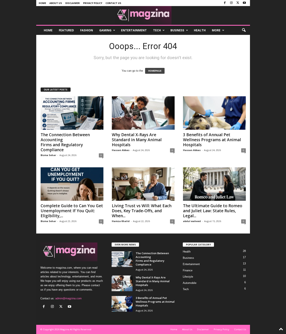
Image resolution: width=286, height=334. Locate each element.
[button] (243, 30)
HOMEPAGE (154, 71)
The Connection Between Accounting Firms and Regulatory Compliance (65, 142)
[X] (237, 3)
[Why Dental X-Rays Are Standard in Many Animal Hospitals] (143, 113)
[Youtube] (244, 3)
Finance (187, 270)
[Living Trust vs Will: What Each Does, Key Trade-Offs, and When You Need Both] (143, 184)
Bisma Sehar (48, 155)
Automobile (189, 282)
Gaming (105, 30)
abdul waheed (192, 221)
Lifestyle (188, 276)
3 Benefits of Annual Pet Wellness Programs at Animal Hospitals (212, 139)
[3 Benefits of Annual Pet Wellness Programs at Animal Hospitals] (214, 113)
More (216, 30)
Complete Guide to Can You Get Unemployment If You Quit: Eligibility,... (72, 210)
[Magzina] (143, 15)
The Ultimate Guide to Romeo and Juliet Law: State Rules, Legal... (212, 210)
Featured (66, 30)
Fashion (86, 30)
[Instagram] (231, 3)
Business (177, 30)
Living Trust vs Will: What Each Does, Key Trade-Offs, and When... (141, 210)
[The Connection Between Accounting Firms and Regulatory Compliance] (72, 113)
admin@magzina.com (68, 298)
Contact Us (113, 3)
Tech (157, 30)
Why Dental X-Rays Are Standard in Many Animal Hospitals (137, 139)
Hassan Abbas (120, 150)
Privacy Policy (92, 3)
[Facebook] (224, 3)
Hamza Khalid (121, 221)
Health (200, 30)
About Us (55, 3)
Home (42, 3)
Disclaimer (72, 3)
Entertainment (134, 30)
